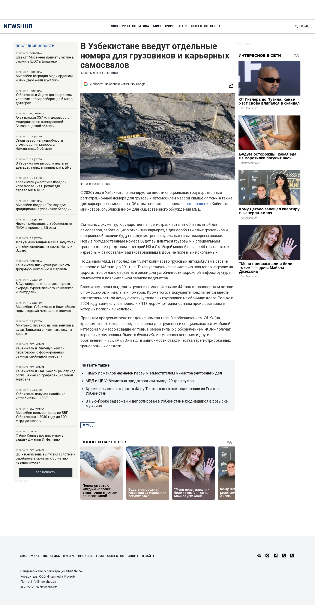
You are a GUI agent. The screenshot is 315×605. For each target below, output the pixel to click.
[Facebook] (275, 556)
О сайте (148, 556)
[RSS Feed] (292, 556)
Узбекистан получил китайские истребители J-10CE (40, 396)
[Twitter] (283, 556)
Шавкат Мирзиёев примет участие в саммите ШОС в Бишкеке (45, 59)
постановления (197, 203)
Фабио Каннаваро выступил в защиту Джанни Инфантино (40, 437)
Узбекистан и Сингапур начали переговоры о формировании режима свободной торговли (40, 352)
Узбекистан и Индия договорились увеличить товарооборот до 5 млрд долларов (44, 99)
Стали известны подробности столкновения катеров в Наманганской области (39, 144)
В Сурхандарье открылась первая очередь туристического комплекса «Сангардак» (44, 288)
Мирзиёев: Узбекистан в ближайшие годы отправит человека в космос (45, 309)
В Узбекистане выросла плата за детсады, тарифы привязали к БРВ (44, 165)
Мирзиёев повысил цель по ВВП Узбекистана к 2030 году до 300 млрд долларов (42, 417)
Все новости (46, 472)
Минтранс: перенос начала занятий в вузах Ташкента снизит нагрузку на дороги (45, 329)
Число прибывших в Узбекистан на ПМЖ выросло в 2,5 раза (44, 226)
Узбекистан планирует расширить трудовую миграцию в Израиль (43, 267)
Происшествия (176, 26)
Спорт (215, 26)
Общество (199, 26)
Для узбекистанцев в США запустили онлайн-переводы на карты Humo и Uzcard (45, 246)
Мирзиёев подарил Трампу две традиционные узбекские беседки (43, 207)
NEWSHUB (17, 26)
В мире (156, 26)
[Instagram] (267, 556)
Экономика (120, 26)
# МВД (88, 425)
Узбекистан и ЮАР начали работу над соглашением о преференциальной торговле (45, 375)
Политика (140, 26)
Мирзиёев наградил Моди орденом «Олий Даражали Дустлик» (44, 78)
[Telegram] (259, 556)
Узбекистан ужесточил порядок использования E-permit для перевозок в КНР (41, 186)
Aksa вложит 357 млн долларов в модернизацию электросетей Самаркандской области (43, 121)
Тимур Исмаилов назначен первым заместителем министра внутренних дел (154, 373)
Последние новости (35, 46)
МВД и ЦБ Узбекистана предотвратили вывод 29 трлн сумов (140, 381)
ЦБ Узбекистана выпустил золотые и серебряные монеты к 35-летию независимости (45, 458)
